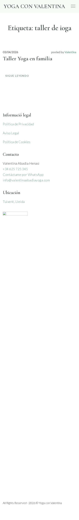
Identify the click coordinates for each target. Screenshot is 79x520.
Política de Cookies (16, 142)
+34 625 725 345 (15, 169)
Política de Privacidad (18, 124)
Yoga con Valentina (34, 6)
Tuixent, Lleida (14, 202)
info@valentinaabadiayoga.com (26, 180)
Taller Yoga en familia (27, 58)
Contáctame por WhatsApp (23, 175)
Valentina (70, 52)
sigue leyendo (17, 75)
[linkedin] (12, 510)
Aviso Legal (11, 133)
